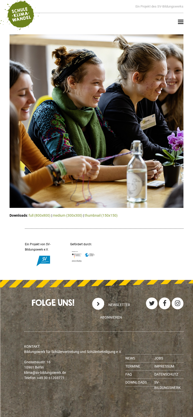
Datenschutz (166, 374)
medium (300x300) (67, 215)
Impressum (164, 366)
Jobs (158, 358)
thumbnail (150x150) (101, 215)
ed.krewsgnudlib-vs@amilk (45, 373)
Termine (132, 366)
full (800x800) (40, 215)
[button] (180, 22)
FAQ (128, 374)
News (130, 358)
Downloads (136, 382)
